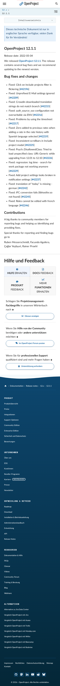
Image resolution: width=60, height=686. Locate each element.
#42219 (43, 136)
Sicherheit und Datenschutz (15, 436)
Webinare (8, 593)
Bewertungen (9, 441)
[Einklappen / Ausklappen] (56, 11)
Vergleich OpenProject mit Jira (16, 615)
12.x (4, 9)
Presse (7, 485)
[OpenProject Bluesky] (44, 674)
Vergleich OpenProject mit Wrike (17, 636)
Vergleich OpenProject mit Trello (17, 626)
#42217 (13, 123)
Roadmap (7, 507)
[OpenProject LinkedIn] (27, 674)
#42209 (13, 98)
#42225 (29, 145)
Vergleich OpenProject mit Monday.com (20, 631)
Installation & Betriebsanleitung (16, 517)
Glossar (7, 566)
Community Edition (12, 425)
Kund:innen (8, 469)
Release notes (32, 386)
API (5, 534)
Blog (6, 588)
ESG (6, 463)
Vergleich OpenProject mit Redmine (18, 647)
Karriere (7, 479)
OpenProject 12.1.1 (30, 61)
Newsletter (8, 490)
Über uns (7, 458)
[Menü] (4, 4)
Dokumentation (16, 386)
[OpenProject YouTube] (33, 674)
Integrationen (9, 414)
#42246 (24, 205)
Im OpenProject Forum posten (31, 343)
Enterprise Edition (11, 431)
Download (8, 512)
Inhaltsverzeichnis (29, 20)
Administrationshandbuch (14, 523)
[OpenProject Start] (29, 3)
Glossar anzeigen (31, 316)
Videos (7, 571)
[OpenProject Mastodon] (22, 674)
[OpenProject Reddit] (38, 674)
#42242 (23, 188)
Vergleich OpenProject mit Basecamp (18, 642)
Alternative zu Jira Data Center (16, 609)
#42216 (37, 115)
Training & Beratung (12, 582)
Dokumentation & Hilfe (13, 555)
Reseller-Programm (12, 474)
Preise (6, 409)
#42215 (45, 106)
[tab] (17, 271)
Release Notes (10, 539)
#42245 (26, 197)
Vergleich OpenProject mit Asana (17, 620)
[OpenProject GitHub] (16, 674)
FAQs (6, 561)
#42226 (48, 158)
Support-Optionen (11, 420)
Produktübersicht (11, 404)
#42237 (36, 179)
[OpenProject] (5, 386)
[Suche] (56, 4)
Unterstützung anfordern (31, 366)
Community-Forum (11, 577)
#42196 (24, 89)
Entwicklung (9, 528)
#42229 (13, 171)
